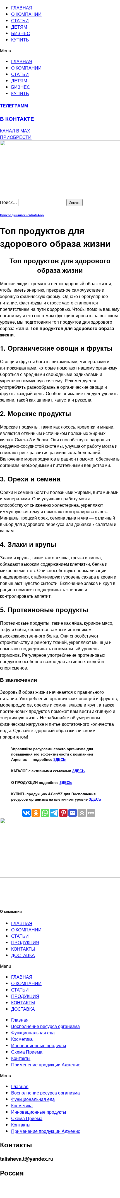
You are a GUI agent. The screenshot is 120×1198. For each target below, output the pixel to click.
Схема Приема (26, 1052)
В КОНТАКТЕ (17, 118)
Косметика (22, 1039)
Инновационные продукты (38, 1045)
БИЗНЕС (20, 33)
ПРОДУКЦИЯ (25, 942)
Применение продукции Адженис (45, 1064)
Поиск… (8, 202)
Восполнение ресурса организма (45, 1026)
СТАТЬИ (20, 20)
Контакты (20, 1058)
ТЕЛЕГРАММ (14, 105)
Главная (19, 1020)
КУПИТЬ (20, 39)
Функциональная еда (33, 1032)
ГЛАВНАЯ (21, 7)
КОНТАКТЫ (23, 949)
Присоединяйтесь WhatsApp (22, 215)
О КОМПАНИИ (26, 14)
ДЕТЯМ (19, 27)
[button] (60, 50)
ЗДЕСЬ (59, 759)
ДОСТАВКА (23, 955)
